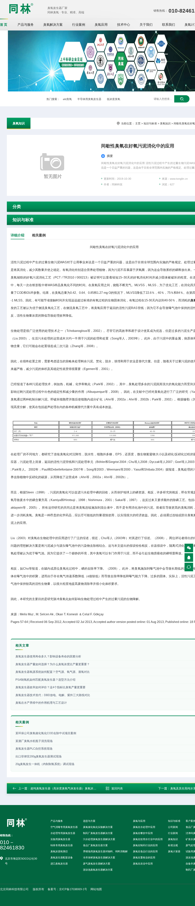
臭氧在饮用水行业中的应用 (148, 839)
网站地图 (96, 889)
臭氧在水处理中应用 (144, 827)
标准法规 (173, 845)
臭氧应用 (101, 24)
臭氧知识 (19, 123)
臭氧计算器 (174, 851)
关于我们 (146, 24)
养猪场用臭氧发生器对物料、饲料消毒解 (105, 851)
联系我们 (168, 24)
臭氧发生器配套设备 (61, 857)
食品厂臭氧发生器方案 (95, 845)
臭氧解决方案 (53, 24)
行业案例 (78, 24)
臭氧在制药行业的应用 (145, 845)
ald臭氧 (67, 99)
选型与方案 (89, 821)
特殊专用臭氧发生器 (61, 845)
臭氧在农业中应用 (143, 863)
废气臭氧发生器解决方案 (96, 863)
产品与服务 (26, 24)
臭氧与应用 (139, 821)
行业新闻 (173, 833)
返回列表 (117, 788)
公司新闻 (173, 827)
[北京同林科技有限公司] (21, 8)
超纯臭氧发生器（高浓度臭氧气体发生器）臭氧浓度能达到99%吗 (71, 788)
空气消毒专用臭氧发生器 (64, 827)
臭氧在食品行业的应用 (145, 851)
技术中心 (123, 24)
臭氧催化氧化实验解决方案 (98, 827)
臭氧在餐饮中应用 (143, 833)
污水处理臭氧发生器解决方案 (99, 839)
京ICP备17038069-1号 (73, 889)
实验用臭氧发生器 (60, 839)
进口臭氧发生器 (59, 863)
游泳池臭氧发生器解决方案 (98, 869)
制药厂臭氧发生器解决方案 (98, 833)
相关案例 (39, 235)
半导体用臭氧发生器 (89, 99)
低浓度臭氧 (113, 99)
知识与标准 (150, 123)
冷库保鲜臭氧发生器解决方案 (99, 857)
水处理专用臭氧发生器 (62, 833)
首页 (4, 24)
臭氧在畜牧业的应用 (144, 857)
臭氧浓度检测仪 (59, 851)
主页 (138, 123)
